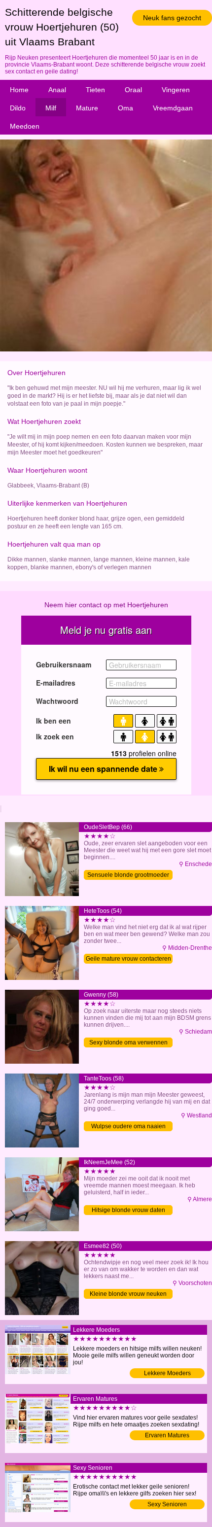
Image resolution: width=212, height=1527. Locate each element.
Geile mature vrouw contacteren (128, 958)
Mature (87, 108)
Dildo (18, 108)
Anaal (57, 90)
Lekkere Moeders (167, 1373)
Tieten (95, 90)
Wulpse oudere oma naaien (128, 1126)
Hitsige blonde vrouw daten (128, 1210)
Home (19, 90)
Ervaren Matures (167, 1435)
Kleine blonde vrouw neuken (128, 1293)
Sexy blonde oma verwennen (128, 1042)
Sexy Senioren (167, 1504)
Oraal (133, 90)
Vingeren (176, 90)
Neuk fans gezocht (172, 18)
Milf (50, 108)
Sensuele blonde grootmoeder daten (128, 875)
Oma (125, 108)
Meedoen (24, 126)
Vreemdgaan (173, 108)
